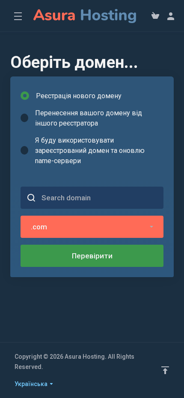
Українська (32, 383)
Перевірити (92, 256)
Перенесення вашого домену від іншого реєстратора (88, 118)
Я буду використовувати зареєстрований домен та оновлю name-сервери (90, 150)
